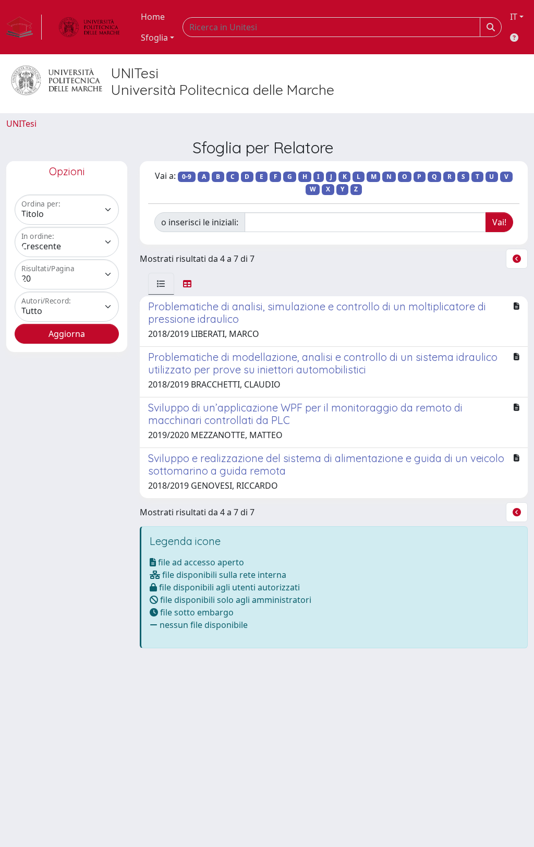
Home (153, 16)
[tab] (161, 284)
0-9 (186, 176)
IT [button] (513, 16)
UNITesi (21, 123)
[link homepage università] (89, 27)
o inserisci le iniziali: (199, 222)
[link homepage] (24, 27)
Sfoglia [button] (154, 37)
